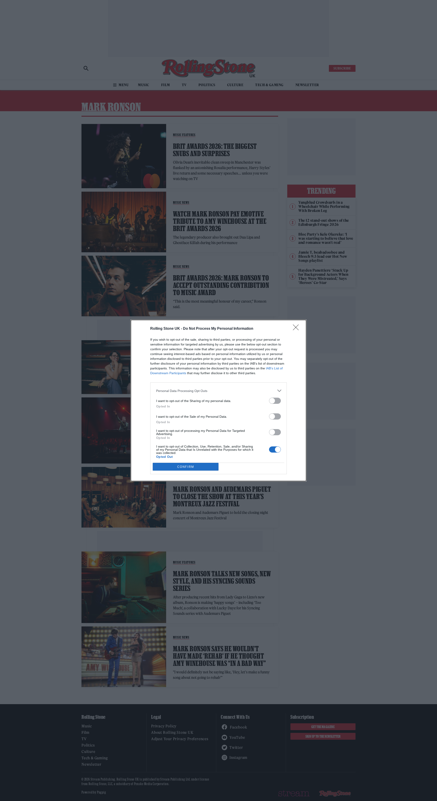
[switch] (275, 401)
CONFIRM (185, 467)
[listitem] (218, 390)
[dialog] (218, 400)
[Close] (297, 329)
